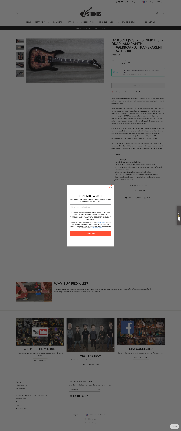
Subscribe (90, 233)
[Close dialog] (111, 187)
